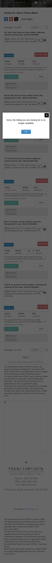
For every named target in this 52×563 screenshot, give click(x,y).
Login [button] (27, 19)
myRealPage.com (31, 509)
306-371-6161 (10, 86)
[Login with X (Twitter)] (16, 20)
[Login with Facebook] (6, 20)
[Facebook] (26, 462)
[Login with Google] (11, 20)
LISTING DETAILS (11, 77)
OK (26, 132)
